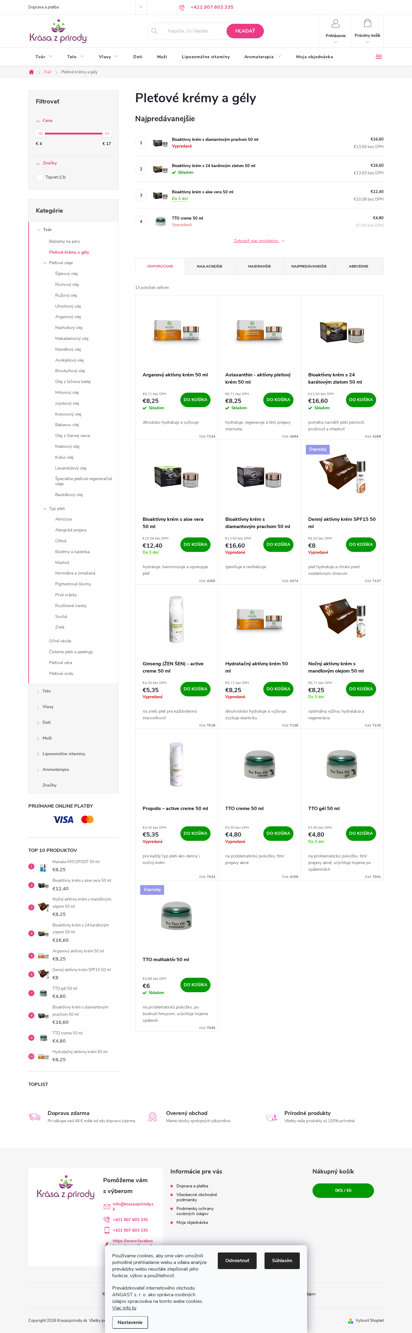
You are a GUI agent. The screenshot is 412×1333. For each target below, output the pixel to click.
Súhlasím (282, 1260)
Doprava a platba (43, 7)
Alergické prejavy (71, 530)
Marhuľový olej (68, 328)
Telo (47, 691)
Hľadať (245, 31)
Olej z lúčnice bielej (72, 382)
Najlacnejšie (209, 266)
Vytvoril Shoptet (370, 1320)
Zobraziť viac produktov (257, 241)
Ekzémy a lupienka (72, 552)
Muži (47, 738)
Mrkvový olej (67, 392)
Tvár (47, 230)
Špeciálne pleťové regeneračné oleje (83, 481)
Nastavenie (130, 1322)
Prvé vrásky (66, 595)
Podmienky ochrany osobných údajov (195, 1211)
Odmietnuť (237, 1260)
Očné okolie (60, 641)
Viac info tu (124, 1308)
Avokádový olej (69, 360)
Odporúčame (160, 266)
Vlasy (48, 707)
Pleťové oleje (61, 263)
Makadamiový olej (71, 338)
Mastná (62, 562)
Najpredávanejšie (309, 266)
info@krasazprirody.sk (133, 1206)
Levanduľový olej (70, 468)
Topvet (55, 177)
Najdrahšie (259, 266)
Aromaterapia (56, 769)
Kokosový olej (68, 414)
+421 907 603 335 (130, 1220)
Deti (47, 722)
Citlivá (60, 541)
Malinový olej (67, 446)
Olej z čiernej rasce (72, 436)
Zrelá (59, 627)
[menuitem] (44, 57)
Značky (49, 785)
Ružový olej (66, 295)
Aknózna (63, 519)
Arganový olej (68, 317)
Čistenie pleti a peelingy (71, 652)
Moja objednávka (192, 1222)
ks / (343, 1190)
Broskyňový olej (70, 371)
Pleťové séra (60, 663)
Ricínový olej (67, 284)
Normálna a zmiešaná (75, 573)
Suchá (61, 616)
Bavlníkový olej (69, 495)
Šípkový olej (66, 274)
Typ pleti (57, 508)
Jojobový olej (67, 403)
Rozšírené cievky (71, 606)
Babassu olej (67, 425)
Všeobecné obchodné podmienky (196, 1197)
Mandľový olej (68, 349)
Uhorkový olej (68, 306)
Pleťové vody (61, 673)
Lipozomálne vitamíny (64, 754)
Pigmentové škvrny (73, 584)
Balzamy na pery (64, 241)
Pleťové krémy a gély (69, 252)
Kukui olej (64, 457)
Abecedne (358, 266)
